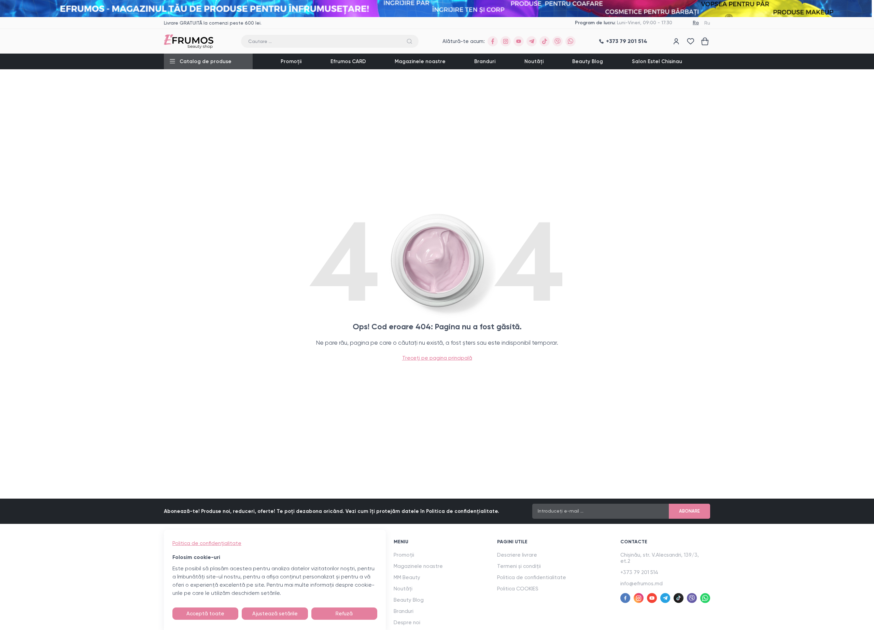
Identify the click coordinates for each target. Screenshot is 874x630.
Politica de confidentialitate (531, 577)
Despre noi (407, 622)
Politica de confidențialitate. (462, 511)
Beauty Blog (587, 61)
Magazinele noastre (420, 61)
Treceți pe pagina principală (437, 358)
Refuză (344, 614)
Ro (696, 23)
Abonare (689, 511)
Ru (707, 23)
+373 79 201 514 (639, 572)
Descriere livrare (517, 555)
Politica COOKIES (517, 589)
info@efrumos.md (641, 584)
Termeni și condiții (519, 566)
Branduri (484, 61)
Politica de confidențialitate (206, 543)
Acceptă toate (205, 614)
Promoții (291, 61)
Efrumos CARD (348, 61)
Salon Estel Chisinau (657, 61)
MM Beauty (407, 577)
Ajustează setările (275, 614)
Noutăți (534, 61)
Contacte (633, 542)
